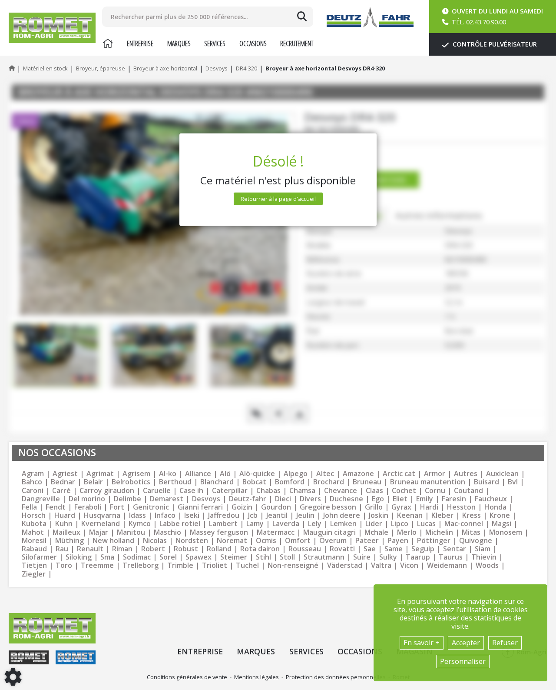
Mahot (33, 532)
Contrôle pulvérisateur (494, 44)
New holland (113, 541)
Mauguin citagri (329, 532)
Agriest (65, 474)
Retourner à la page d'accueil (278, 199)
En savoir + (422, 642)
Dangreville (41, 499)
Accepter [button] (466, 642)
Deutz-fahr (247, 499)
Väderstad (344, 565)
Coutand (468, 491)
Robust (186, 549)
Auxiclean (502, 474)
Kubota (34, 524)
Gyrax (401, 507)
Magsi (501, 524)
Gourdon (276, 507)
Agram (33, 474)
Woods (487, 565)
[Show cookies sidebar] (13, 677)
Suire (362, 557)
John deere (341, 515)
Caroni (32, 491)
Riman (122, 549)
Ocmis (266, 541)
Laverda (285, 524)
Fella (29, 507)
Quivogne (475, 541)
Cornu (435, 491)
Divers (310, 499)
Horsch (34, 515)
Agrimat (100, 474)
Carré (61, 491)
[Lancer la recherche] (302, 17)
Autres (465, 474)
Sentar (454, 549)
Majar (98, 532)
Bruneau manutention (427, 482)
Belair (93, 482)
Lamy (255, 524)
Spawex (198, 557)
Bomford (289, 482)
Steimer (233, 557)
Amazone (358, 474)
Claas (374, 491)
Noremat (232, 541)
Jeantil (277, 515)
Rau (62, 549)
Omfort (298, 541)
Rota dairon (260, 549)
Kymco (140, 524)
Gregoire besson (328, 507)
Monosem (505, 532)
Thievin (483, 557)
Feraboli (87, 507)
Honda (495, 507)
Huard (64, 515)
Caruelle (157, 491)
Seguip (422, 549)
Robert (153, 549)
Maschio (167, 532)
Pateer (367, 541)
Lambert (223, 524)
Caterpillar (230, 491)
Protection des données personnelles (336, 677)
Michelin (439, 532)
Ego (378, 499)
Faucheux (491, 499)
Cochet (404, 491)
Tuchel (247, 565)
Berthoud (175, 482)
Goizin (242, 507)
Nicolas (155, 541)
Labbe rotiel (179, 524)
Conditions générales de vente (187, 677)
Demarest (166, 499)
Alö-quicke (257, 474)
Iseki (191, 515)
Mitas (471, 532)
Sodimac (137, 557)
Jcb (253, 515)
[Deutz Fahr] (370, 17)
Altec (325, 474)
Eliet (400, 499)
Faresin (454, 499)
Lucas (426, 524)
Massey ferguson (219, 532)
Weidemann (447, 565)
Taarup (418, 557)
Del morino (87, 499)
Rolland (219, 549)
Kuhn (64, 524)
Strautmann (324, 557)
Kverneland (100, 524)
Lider (373, 524)
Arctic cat (399, 474)
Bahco (32, 482)
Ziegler (34, 574)
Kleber (442, 515)
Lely (314, 524)
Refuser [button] (505, 642)
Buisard (486, 482)
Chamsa (302, 491)
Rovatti (342, 549)
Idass (137, 515)
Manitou (131, 532)
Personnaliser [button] (463, 661)
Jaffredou (223, 515)
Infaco (165, 515)
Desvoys (206, 499)
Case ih (191, 491)
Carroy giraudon (106, 491)
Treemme (97, 565)
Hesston (461, 507)
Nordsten (191, 541)
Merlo (407, 532)
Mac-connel (463, 524)
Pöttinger (433, 541)
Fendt (56, 507)
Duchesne (346, 499)
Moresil (34, 541)
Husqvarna (102, 515)
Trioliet (214, 565)
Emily (424, 499)
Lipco (399, 524)
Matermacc (276, 532)
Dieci (283, 499)
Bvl (513, 482)
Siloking (79, 557)
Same (393, 549)
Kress (471, 515)
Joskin (378, 515)
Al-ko (167, 474)
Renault (90, 549)
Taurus (451, 557)
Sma (107, 557)
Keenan (410, 515)
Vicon (409, 565)
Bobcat (254, 482)
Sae (370, 549)
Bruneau (367, 482)
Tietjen (34, 565)
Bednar (63, 482)
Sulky (388, 557)
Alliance (198, 474)
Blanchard (217, 482)
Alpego (296, 474)
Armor (434, 474)
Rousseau (304, 549)
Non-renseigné (293, 565)
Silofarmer (39, 557)
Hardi (429, 507)
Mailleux (66, 532)
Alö (225, 474)
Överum (333, 541)
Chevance (340, 491)
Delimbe (127, 499)
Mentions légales (256, 677)
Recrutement (296, 43)
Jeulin (305, 515)
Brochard (328, 482)
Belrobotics (131, 482)
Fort (117, 507)
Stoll (287, 557)
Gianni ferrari (200, 507)
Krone (500, 515)
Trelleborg (140, 565)
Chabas (268, 491)
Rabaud (34, 549)
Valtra (381, 565)
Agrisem (136, 474)
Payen (397, 541)
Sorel (168, 557)
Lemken (343, 524)
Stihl (263, 557)
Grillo (374, 507)
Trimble (180, 565)
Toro (64, 565)
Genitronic (151, 507)
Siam (482, 549)
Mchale (376, 532)
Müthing (69, 541)
